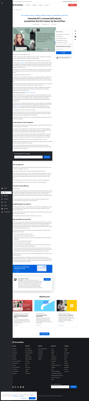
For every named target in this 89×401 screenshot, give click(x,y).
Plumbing (26, 15)
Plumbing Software (28, 350)
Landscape (27, 361)
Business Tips (50, 15)
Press (65, 359)
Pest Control (27, 367)
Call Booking (14, 352)
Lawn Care (27, 369)
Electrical (31, 15)
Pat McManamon (36, 24)
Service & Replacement (42, 348)
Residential (40, 355)
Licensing (53, 363)
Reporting (14, 357)
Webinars (53, 350)
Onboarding (66, 365)
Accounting (14, 359)
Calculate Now (28, 1)
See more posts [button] (44, 333)
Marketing (14, 355)
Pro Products (14, 369)
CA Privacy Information (55, 371)
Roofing (26, 371)
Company (66, 348)
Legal (52, 369)
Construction (40, 350)
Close (32, 398)
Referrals (66, 355)
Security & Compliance (55, 377)
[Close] (35, 393)
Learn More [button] (47, 279)
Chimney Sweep (28, 357)
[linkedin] (75, 37)
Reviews (66, 361)
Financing (14, 365)
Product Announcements (56, 365)
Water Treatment (28, 359)
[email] (75, 40)
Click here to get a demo (30, 92)
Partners (66, 357)
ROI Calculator (54, 357)
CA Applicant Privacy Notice (56, 373)
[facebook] (75, 34)
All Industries (27, 373)
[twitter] (75, 31)
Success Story (64, 15)
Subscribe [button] (64, 52)
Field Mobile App (15, 363)
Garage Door (27, 355)
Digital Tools (53, 359)
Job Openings (66, 352)
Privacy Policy (22, 396)
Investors (66, 363)
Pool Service (27, 363)
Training (52, 355)
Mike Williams (17, 106)
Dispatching (14, 348)
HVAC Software (28, 348)
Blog (52, 348)
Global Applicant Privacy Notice (57, 375)
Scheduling (14, 350)
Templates (53, 367)
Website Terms (15, 396)
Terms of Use (40, 395)
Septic (26, 365)
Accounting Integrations (16, 361)
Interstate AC (23, 62)
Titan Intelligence (15, 371)
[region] (19, 396)
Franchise (40, 359)
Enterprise (40, 357)
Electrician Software (29, 352)
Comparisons (53, 361)
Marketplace (66, 367)
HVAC (22, 15)
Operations (44, 15)
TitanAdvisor (14, 373)
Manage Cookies (23, 398)
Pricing (52, 379)
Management (57, 15)
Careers (65, 350)
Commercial (37, 15)
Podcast (52, 352)
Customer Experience (16, 367)
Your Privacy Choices (45, 395)
